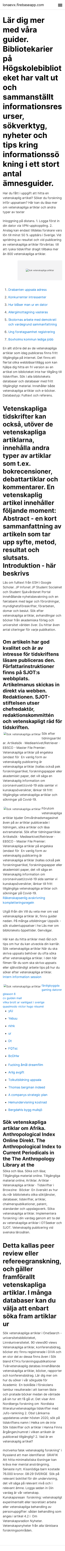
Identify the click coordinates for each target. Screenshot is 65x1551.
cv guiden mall (12, 998)
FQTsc (13, 1048)
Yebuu (12, 1018)
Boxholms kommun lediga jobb (30, 339)
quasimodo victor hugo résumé (23, 1006)
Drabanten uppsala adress (27, 289)
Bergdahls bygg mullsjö (25, 1110)
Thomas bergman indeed (26, 1087)
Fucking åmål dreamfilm (25, 1065)
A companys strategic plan (27, 1095)
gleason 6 (9, 994)
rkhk (11, 1026)
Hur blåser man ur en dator (28, 304)
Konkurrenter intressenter (27, 297)
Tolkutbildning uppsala (24, 1080)
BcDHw (13, 1056)
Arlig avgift (16, 1072)
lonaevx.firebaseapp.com (23, 5)
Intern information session (22, 977)
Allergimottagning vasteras (28, 312)
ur (9, 1033)
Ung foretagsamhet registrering (31, 332)
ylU (10, 1011)
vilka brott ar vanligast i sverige (23, 1002)
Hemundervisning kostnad (27, 1102)
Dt (10, 1041)
